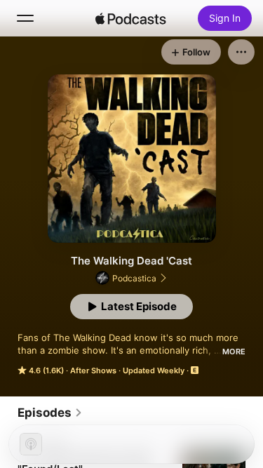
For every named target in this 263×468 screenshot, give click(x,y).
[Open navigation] (25, 18)
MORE (233, 351)
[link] (50, 412)
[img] (131, 18)
